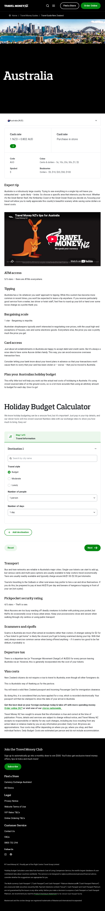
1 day (12, 512)
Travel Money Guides (29, 15)
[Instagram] (5, 854)
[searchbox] (54, 458)
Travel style (14, 466)
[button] (69, 5)
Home (14, 15)
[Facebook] (11, 854)
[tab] (52, 436)
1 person (14, 498)
